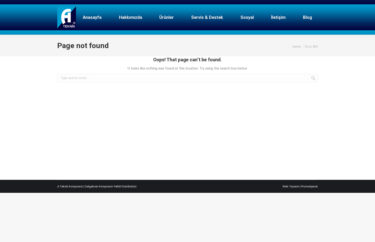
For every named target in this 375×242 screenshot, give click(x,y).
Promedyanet (309, 186)
